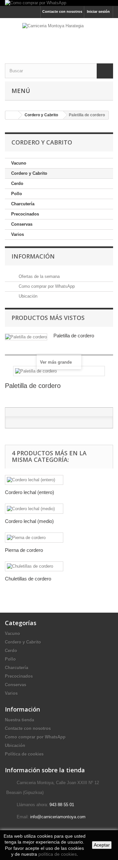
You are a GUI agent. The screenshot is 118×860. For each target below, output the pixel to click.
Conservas (21, 224)
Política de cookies (24, 754)
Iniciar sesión (98, 11)
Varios (17, 234)
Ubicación (27, 296)
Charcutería (22, 203)
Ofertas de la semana (38, 276)
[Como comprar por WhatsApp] (59, 3)
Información (33, 256)
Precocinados (25, 214)
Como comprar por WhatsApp (46, 286)
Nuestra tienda (19, 719)
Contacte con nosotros (62, 11)
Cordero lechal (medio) (29, 521)
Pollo (16, 193)
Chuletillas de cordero (28, 578)
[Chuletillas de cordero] (34, 566)
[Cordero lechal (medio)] (34, 509)
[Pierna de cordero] (34, 537)
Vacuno (18, 163)
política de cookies (57, 854)
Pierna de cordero (24, 550)
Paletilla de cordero (73, 335)
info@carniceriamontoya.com (58, 816)
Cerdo (17, 183)
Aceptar (102, 845)
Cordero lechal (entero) (29, 492)
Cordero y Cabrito (29, 173)
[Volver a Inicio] (12, 115)
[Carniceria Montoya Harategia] (59, 35)
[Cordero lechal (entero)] (34, 480)
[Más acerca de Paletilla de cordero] (26, 336)
